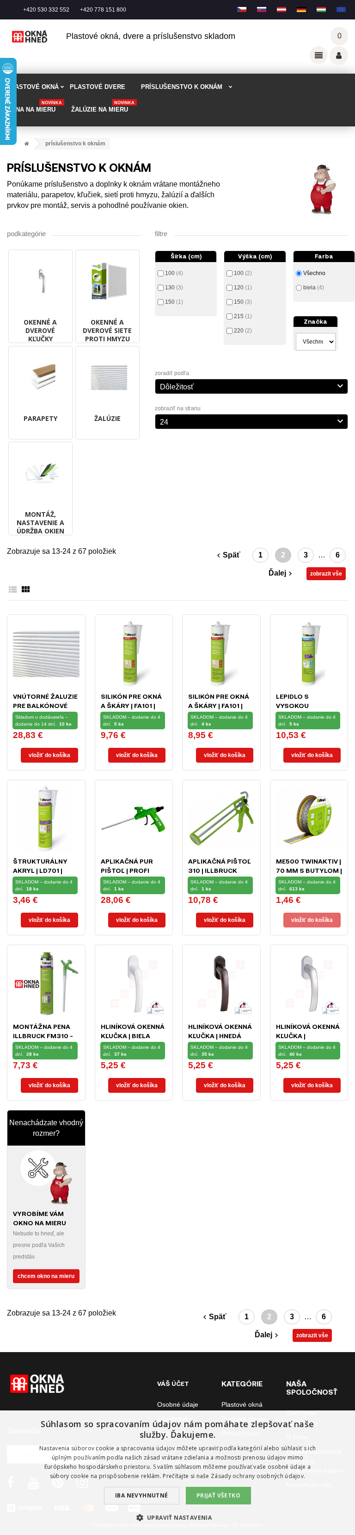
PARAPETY (40, 418)
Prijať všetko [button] (218, 1495)
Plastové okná (242, 1404)
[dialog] (177, 1472)
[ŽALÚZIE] (107, 378)
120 (243, 287)
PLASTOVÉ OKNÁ (33, 86)
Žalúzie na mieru (103, 106)
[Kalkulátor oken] (46, 1177)
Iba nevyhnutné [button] (141, 1495)
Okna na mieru (34, 106)
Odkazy (318, 55)
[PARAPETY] (40, 378)
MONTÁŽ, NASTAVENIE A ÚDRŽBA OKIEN (40, 522)
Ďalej (281, 573)
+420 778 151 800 (103, 9)
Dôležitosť (253, 385)
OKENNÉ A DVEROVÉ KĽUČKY (40, 330)
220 (243, 330)
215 (243, 316)
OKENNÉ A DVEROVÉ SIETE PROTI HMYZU (107, 330)
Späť (227, 555)
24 (253, 420)
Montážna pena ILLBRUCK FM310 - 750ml (43, 1035)
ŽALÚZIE (107, 418)
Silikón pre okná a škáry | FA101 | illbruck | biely (131, 705)
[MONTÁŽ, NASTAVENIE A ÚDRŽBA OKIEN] (40, 473)
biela (313, 287)
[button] (177, 1517)
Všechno (314, 273)
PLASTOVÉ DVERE (97, 86)
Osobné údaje (177, 1404)
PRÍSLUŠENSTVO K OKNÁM (181, 86)
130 (174, 287)
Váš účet (339, 55)
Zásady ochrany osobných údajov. (258, 1476)
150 (174, 302)
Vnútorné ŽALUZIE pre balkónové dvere (45, 705)
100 (174, 273)
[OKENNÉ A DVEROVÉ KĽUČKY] (40, 281)
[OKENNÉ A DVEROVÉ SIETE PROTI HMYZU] (107, 281)
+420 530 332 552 (46, 9)
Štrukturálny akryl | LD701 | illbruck (40, 870)
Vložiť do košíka (49, 755)
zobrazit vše (326, 573)
